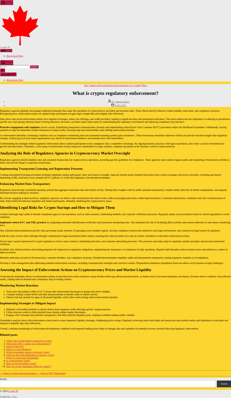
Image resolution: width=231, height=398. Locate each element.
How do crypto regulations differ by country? (28, 366)
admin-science (122, 102)
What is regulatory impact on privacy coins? (28, 352)
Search (3, 379)
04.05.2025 (120, 105)
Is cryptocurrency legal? (18, 360)
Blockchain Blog (14, 56)
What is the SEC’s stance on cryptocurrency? (28, 343)
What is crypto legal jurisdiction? (22, 358)
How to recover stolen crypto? (21, 363)
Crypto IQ (13, 391)
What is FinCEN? (15, 346)
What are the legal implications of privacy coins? (30, 355)
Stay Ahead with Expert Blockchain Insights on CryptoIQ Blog (115, 85)
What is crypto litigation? (18, 349)
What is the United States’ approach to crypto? (29, 341)
